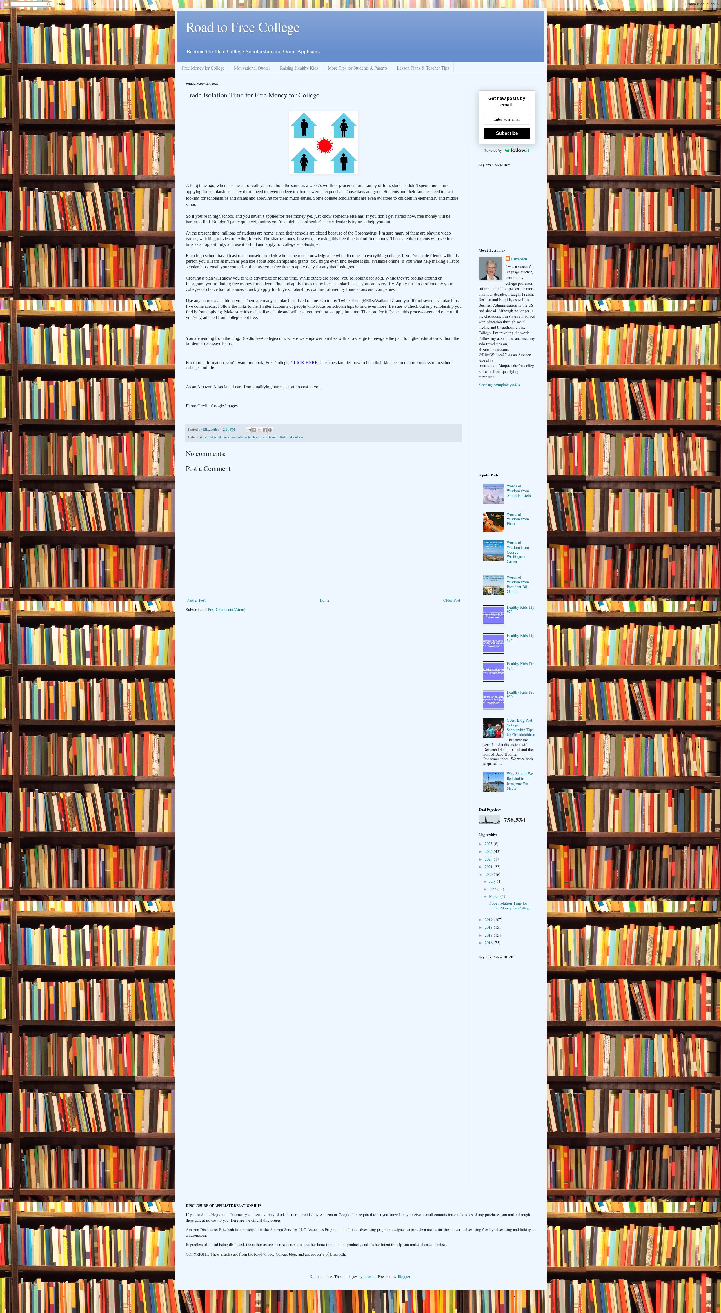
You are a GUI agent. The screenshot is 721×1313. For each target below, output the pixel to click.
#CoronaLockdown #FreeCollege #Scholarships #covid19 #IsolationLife (251, 437)
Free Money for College (203, 68)
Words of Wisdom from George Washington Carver (518, 552)
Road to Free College (243, 26)
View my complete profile (499, 384)
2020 (489, 874)
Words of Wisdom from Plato (518, 519)
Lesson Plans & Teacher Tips (423, 68)
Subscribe (507, 133)
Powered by (493, 150)
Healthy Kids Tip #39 (520, 694)
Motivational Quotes (252, 68)
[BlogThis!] (254, 430)
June (493, 888)
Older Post (451, 600)
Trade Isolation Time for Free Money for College (509, 905)
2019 (489, 919)
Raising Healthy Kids (299, 68)
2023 (489, 859)
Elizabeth (519, 259)
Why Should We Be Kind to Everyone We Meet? (520, 780)
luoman (369, 1276)
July (493, 881)
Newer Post (196, 600)
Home (324, 600)
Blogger (404, 1276)
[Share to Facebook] (265, 430)
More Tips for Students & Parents (357, 68)
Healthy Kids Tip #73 (520, 610)
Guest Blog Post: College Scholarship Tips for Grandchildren (521, 727)
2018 (489, 927)
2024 (489, 851)
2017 (489, 935)
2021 (489, 866)
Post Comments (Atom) (227, 609)
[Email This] (249, 430)
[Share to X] (259, 430)
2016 (489, 942)
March (494, 896)
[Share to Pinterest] (270, 430)
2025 (489, 843)
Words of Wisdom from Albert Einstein (519, 490)
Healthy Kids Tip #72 (520, 666)
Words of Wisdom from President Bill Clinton (518, 584)
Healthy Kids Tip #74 (520, 638)
